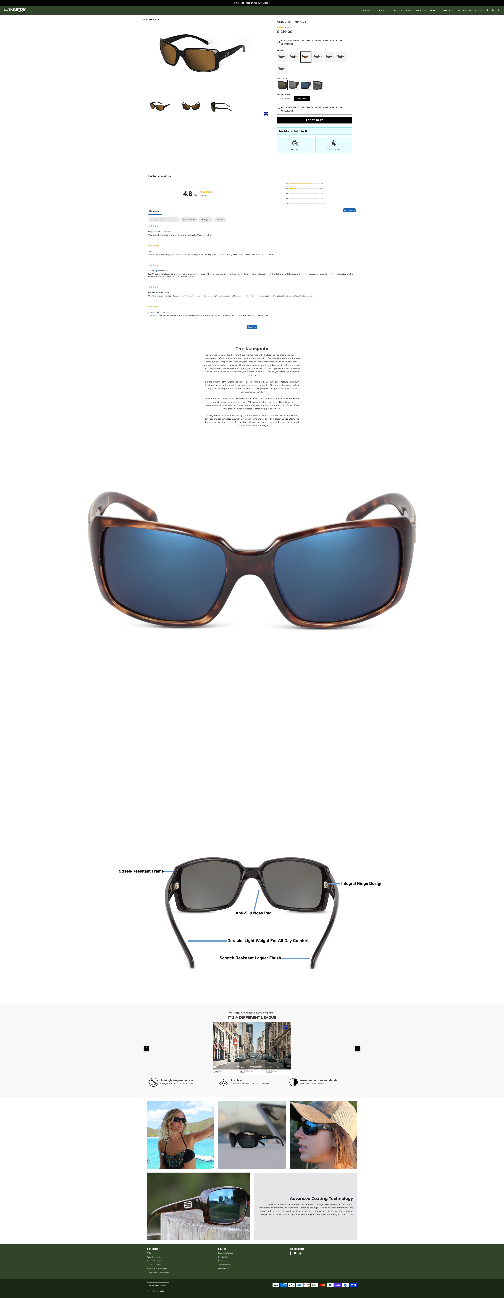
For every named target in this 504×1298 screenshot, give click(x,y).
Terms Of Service (224, 1265)
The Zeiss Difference (399, 10)
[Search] (487, 10)
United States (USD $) (157, 1285)
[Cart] (499, 10)
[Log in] (493, 10)
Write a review (349, 210)
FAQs (149, 1253)
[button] (305, 183)
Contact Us (447, 10)
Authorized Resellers (470, 10)
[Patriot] (318, 57)
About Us (421, 10)
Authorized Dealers (154, 1257)
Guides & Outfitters (154, 1265)
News (433, 10)
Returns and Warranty (226, 1253)
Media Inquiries (223, 1268)
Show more (252, 327)
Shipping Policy (223, 1257)
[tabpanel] (252, 274)
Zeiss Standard (285, 99)
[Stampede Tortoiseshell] (341, 57)
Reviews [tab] (155, 211)
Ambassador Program (155, 1261)
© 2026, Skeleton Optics (155, 1291)
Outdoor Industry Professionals (158, 1272)
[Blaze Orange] (282, 57)
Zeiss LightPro (302, 99)
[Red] (329, 57)
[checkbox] (220, 219)
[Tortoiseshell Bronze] (282, 69)
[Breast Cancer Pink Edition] (294, 57)
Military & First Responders (157, 1268)
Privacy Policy (223, 1261)
